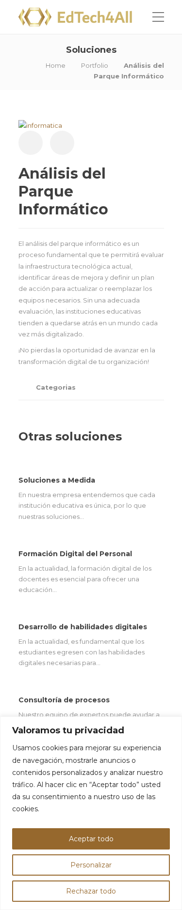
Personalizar (91, 865)
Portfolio (94, 65)
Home (56, 65)
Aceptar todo (91, 838)
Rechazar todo (91, 891)
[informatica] (40, 124)
